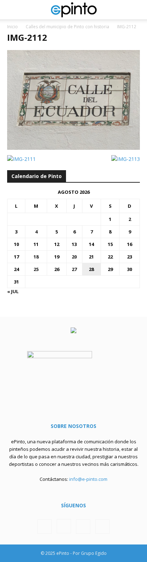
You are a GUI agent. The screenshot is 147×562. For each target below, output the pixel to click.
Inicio (12, 27)
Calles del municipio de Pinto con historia (67, 27)
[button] (12, 9)
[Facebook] (44, 526)
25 (36, 269)
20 (74, 256)
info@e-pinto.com (88, 479)
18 (36, 256)
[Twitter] (83, 526)
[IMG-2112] (73, 147)
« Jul (13, 291)
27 (74, 269)
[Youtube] (102, 526)
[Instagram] (64, 526)
